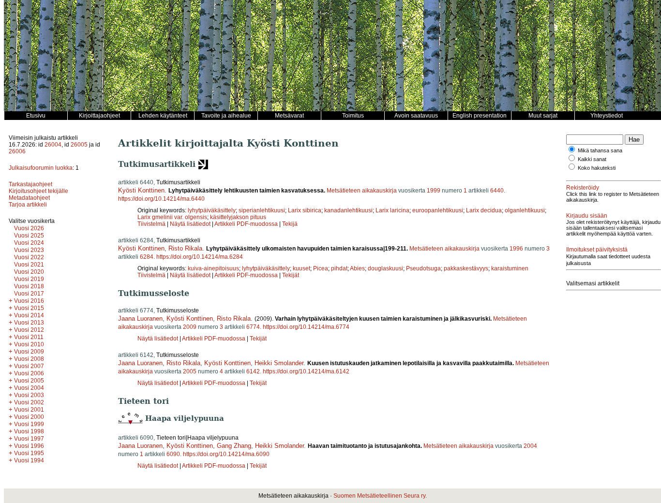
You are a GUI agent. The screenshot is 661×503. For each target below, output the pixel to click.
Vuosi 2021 (29, 264)
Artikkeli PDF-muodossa (246, 224)
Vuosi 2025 (29, 235)
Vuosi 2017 (29, 293)
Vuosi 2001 (29, 409)
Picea (320, 268)
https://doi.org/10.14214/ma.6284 (199, 256)
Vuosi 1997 (29, 438)
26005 (79, 144)
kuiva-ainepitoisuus (213, 268)
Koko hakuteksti (597, 168)
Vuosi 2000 (29, 417)
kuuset (301, 268)
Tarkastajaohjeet (30, 184)
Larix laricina (392, 210)
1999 (433, 190)
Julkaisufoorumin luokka (41, 167)
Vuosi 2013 (29, 322)
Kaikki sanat (592, 159)
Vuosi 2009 (29, 351)
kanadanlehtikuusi (348, 210)
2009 (189, 327)
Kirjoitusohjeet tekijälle (38, 191)
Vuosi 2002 (29, 402)
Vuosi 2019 (29, 279)
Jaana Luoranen (140, 318)
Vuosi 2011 (29, 337)
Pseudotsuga (423, 268)
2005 (189, 371)
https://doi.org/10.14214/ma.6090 (226, 454)
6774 (253, 327)
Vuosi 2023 (29, 250)
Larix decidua (484, 210)
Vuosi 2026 (29, 228)
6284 (146, 256)
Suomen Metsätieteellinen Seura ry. (380, 495)
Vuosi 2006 (29, 373)
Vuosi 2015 (29, 308)
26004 (53, 144)
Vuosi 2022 (29, 257)
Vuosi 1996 (29, 446)
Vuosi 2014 (29, 315)
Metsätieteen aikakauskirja (362, 190)
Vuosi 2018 (29, 286)
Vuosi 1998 (29, 431)
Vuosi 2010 (29, 344)
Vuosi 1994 (29, 460)
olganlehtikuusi (525, 210)
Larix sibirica (304, 210)
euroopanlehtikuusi (437, 210)
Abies (357, 268)
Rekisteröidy (582, 187)
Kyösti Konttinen (141, 190)
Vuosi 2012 (29, 329)
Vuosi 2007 (29, 366)
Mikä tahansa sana (600, 150)
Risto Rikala (185, 248)
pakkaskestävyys (466, 268)
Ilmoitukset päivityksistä (597, 249)
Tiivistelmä (151, 224)
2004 (530, 446)
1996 (516, 248)
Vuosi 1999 (29, 424)
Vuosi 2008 (29, 358)
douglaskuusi (385, 268)
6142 (253, 371)
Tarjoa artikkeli (28, 204)
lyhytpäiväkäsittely (212, 210)
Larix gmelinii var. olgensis (172, 217)
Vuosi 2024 (29, 242)
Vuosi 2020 (29, 271)
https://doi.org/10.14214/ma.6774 (306, 327)
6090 (173, 454)
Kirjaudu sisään (586, 215)
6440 (497, 190)
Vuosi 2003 (29, 395)
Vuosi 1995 (29, 453)
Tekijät (290, 275)
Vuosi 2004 (29, 388)
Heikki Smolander (279, 363)
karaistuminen (509, 268)
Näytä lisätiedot (191, 224)
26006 (17, 151)
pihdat (339, 268)
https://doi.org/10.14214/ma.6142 (306, 371)
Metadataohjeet (29, 197)
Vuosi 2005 (29, 380)
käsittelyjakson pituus (238, 217)
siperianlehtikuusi (262, 210)
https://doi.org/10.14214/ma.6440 (161, 198)
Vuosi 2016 (29, 300)
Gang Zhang (234, 445)
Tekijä (290, 224)
